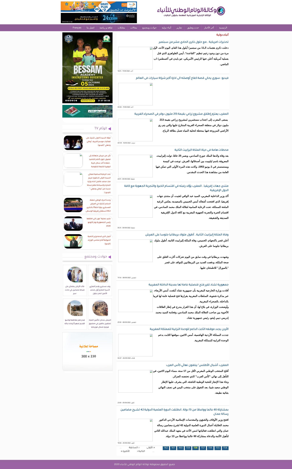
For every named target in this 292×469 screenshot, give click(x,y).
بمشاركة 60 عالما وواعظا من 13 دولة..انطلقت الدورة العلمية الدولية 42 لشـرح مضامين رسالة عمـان (174, 412)
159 (188, 448)
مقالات (133, 27)
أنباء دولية (166, 27)
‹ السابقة (134, 447)
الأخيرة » (125, 451)
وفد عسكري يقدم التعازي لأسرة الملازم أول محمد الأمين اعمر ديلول (99, 290)
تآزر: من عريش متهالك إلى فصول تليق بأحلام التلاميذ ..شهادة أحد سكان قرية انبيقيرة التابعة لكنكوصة (100, 161)
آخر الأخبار (209, 27)
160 (180, 448)
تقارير (179, 27)
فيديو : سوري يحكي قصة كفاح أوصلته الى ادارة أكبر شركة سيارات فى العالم (182, 78)
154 (225, 448)
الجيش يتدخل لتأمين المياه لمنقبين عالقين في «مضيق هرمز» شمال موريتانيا (100, 323)
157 (203, 448)
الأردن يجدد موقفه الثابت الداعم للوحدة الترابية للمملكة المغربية (189, 329)
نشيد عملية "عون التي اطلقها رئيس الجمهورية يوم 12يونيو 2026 (99, 222)
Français (77, 27)
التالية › (141, 451)
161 (173, 448)
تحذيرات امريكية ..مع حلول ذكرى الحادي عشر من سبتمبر (194, 42)
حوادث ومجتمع (149, 27)
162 (166, 448)
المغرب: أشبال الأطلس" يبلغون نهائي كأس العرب (197, 365)
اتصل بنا (90, 27)
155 (218, 448)
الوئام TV (100, 129)
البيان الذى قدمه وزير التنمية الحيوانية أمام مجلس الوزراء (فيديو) (99, 240)
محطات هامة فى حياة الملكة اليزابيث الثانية (202, 150)
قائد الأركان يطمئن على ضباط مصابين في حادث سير (75, 290)
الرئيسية (223, 27)
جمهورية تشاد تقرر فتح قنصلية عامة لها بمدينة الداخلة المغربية (189, 285)
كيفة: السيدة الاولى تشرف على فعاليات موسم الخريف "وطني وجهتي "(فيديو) (98, 141)
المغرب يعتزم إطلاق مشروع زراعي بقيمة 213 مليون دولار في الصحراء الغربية (181, 114)
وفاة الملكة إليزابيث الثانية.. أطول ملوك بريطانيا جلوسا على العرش (187, 234)
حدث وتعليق (193, 27)
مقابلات (121, 27)
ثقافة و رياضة (106, 27)
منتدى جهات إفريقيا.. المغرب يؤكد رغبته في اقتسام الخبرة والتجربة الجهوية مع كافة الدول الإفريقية (176, 188)
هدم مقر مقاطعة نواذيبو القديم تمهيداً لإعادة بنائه (75, 322)
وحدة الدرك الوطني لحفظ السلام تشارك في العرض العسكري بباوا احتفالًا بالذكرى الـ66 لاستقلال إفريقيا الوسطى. (98, 205)
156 (210, 448)
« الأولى (151, 447)
